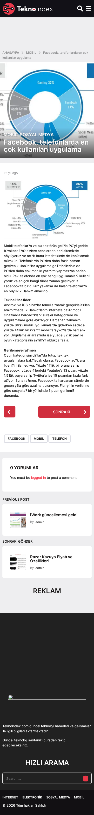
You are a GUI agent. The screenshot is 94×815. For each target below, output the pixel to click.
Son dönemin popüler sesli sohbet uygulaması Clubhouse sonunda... (26, 668)
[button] (80, 8)
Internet (10, 797)
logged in (38, 477)
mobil (39, 438)
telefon (59, 438)
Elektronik (32, 797)
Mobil (10, 134)
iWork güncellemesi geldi (53, 514)
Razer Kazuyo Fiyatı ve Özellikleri (51, 558)
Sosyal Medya (37, 134)
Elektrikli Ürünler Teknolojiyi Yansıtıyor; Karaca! (74, 668)
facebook (16, 438)
